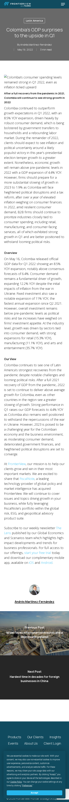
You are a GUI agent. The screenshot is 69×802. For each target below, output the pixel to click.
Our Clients (35, 737)
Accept (34, 793)
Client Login (52, 743)
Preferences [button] (27, 785)
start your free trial (37, 553)
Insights (55, 737)
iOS (31, 562)
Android (47, 562)
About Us (31, 743)
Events (13, 743)
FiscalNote (27, 479)
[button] (63, 4)
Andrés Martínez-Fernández (36, 44)
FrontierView (17, 464)
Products (14, 737)
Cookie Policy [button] (16, 782)
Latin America (34, 20)
